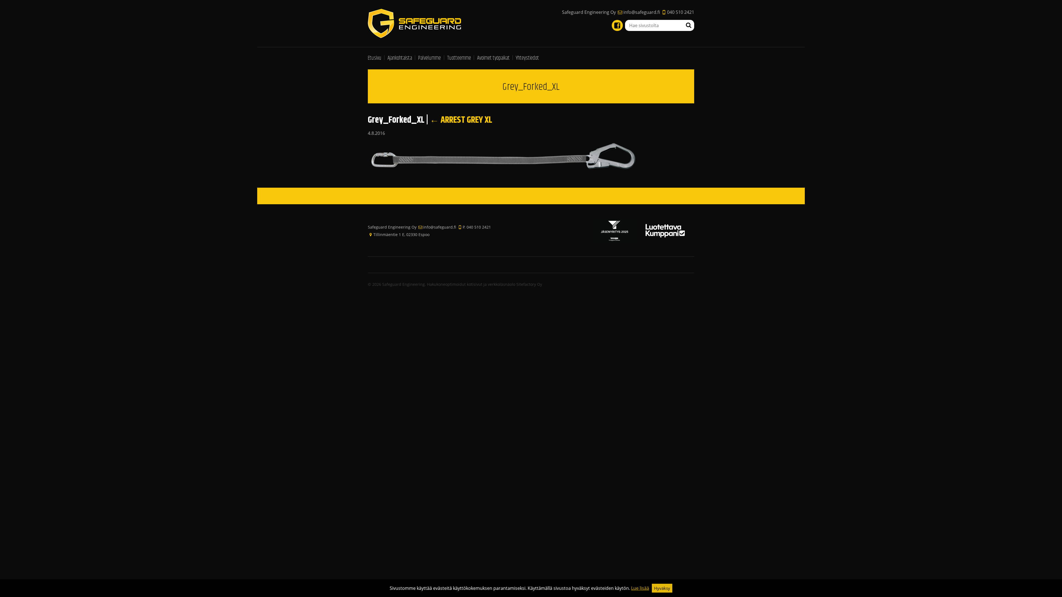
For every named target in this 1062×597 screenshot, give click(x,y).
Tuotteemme (459, 58)
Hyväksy (662, 588)
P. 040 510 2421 (477, 227)
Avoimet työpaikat (493, 58)
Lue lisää (640, 588)
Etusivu (374, 58)
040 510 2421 (680, 12)
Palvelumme (429, 58)
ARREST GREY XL (461, 120)
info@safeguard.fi (641, 12)
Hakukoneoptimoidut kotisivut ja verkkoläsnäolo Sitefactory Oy (484, 284)
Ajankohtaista (399, 58)
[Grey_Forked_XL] (509, 157)
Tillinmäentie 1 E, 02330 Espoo (401, 234)
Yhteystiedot (527, 58)
